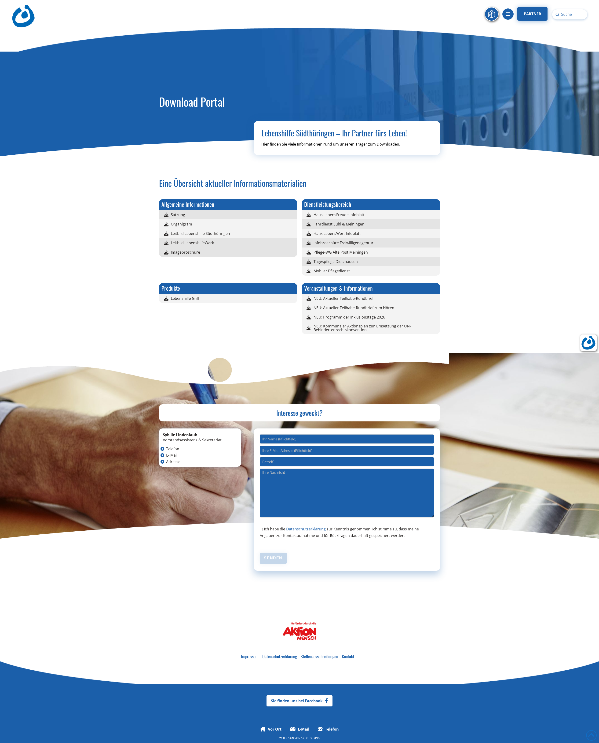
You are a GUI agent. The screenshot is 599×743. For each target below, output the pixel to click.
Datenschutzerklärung (306, 529)
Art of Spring (310, 738)
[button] (508, 14)
